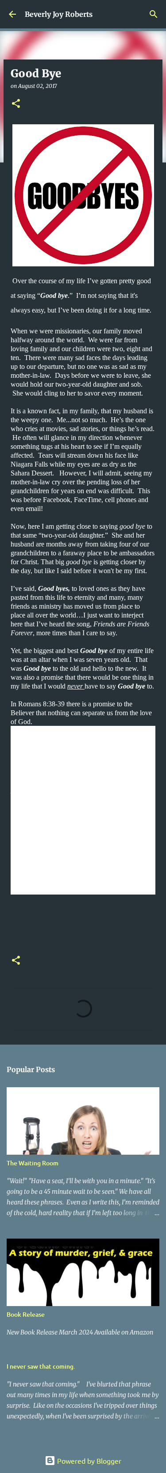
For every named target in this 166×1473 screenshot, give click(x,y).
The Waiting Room (32, 1163)
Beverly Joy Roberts (59, 14)
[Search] (153, 14)
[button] (16, 104)
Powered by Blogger (88, 1460)
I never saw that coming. (41, 1366)
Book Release (26, 1314)
